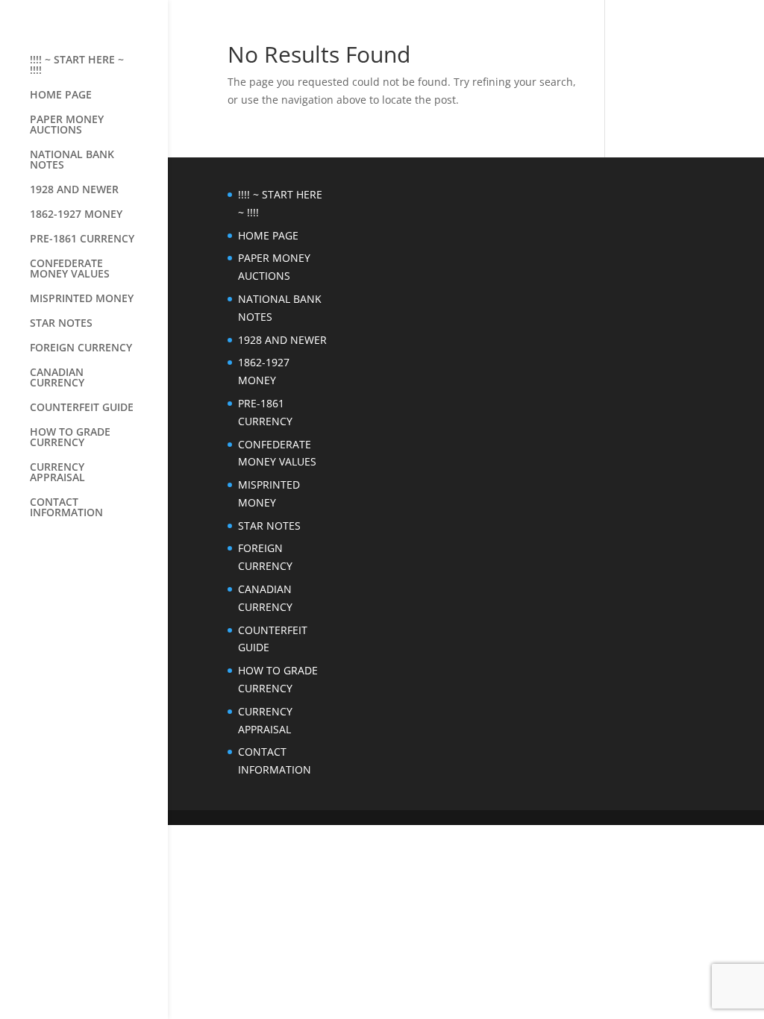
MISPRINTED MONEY (82, 299)
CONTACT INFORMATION (66, 508)
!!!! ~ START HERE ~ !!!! (77, 65)
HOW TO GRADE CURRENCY (70, 438)
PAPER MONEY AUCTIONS (67, 125)
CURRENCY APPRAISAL (57, 473)
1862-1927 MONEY (76, 215)
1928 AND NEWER (74, 190)
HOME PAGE (61, 95)
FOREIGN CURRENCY (81, 348)
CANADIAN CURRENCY (57, 378)
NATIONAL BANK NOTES (72, 160)
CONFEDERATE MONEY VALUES (70, 269)
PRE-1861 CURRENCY (82, 239)
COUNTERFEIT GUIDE (82, 408)
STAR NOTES (61, 324)
